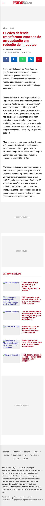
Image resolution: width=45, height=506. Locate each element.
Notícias (12, 28)
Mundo (27, 452)
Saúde (25, 459)
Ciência (16, 459)
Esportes (16, 452)
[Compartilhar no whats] (22, 59)
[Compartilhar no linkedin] (14, 59)
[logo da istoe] (22, 3)
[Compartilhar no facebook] (6, 59)
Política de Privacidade (6, 498)
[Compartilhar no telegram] (31, 59)
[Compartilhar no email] (39, 59)
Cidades (33, 455)
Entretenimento (19, 455)
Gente (6, 455)
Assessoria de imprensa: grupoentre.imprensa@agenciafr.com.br (28, 498)
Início (5, 28)
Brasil (36, 452)
